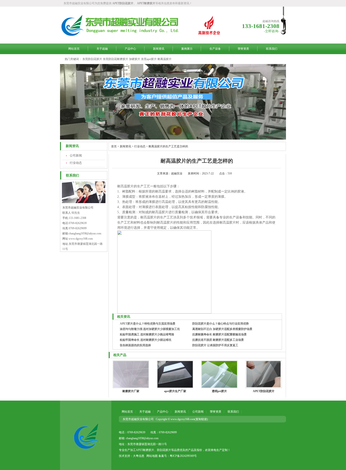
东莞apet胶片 (149, 59)
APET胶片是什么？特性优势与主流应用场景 (147, 323)
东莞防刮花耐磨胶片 (115, 59)
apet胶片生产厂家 (175, 391)
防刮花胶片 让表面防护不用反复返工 (215, 345)
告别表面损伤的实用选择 (135, 345)
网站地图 (152, 456)
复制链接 (201, 419)
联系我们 (271, 48)
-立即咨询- (271, 31)
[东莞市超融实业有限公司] (85, 435)
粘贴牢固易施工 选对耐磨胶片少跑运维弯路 (147, 334)
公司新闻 (76, 155)
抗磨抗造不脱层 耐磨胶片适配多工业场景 (218, 339)
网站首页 (74, 48)
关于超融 (102, 48)
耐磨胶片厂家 (130, 391)
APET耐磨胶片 (146, 3)
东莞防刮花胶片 (92, 59)
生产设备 (215, 48)
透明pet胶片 (219, 391)
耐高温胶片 (164, 59)
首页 (114, 146)
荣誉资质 (243, 48)
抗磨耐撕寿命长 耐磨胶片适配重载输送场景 (219, 334)
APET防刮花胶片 (122, 3)
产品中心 (130, 48)
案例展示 (187, 48)
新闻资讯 (158, 48)
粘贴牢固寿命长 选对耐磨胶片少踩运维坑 (145, 339)
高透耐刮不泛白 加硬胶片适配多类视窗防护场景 (222, 329)
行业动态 (76, 163)
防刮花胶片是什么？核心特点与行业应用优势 (220, 323)
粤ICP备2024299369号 (183, 456)
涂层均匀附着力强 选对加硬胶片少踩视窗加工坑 (150, 329)
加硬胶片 (134, 59)
